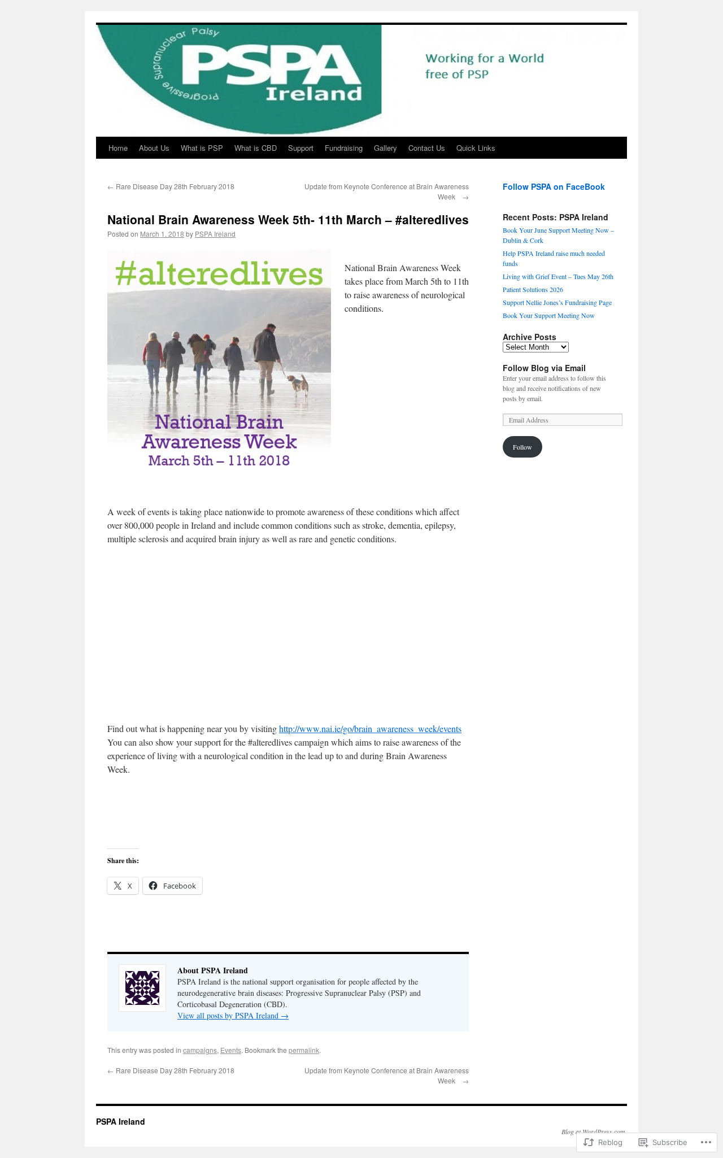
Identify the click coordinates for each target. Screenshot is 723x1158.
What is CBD (255, 147)
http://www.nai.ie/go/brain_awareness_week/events (370, 728)
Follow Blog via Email (544, 367)
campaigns (200, 1050)
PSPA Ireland (215, 233)
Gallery (385, 147)
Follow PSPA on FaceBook (554, 186)
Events (230, 1050)
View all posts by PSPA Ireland (233, 1015)
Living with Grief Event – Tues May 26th (558, 276)
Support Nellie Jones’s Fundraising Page (557, 302)
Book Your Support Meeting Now (549, 315)
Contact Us (426, 147)
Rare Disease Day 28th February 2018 (170, 186)
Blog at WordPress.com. (594, 1131)
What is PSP (202, 147)
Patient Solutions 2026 (533, 289)
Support (300, 147)
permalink (304, 1050)
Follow (522, 446)
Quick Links (475, 147)
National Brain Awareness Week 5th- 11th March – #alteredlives (288, 219)
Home (118, 147)
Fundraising (344, 147)
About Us (154, 147)
